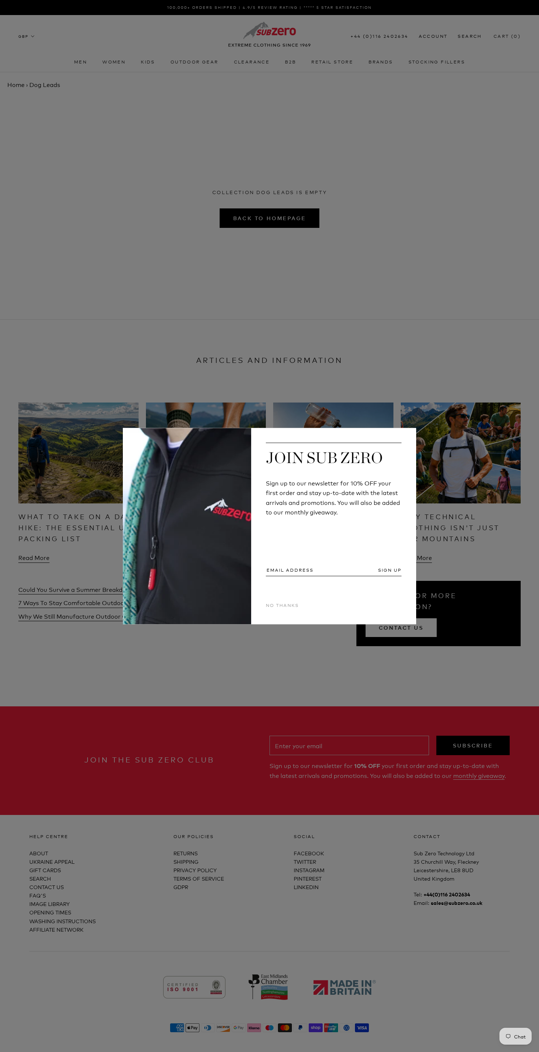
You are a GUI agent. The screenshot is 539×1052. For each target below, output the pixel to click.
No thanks (282, 605)
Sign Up (390, 570)
